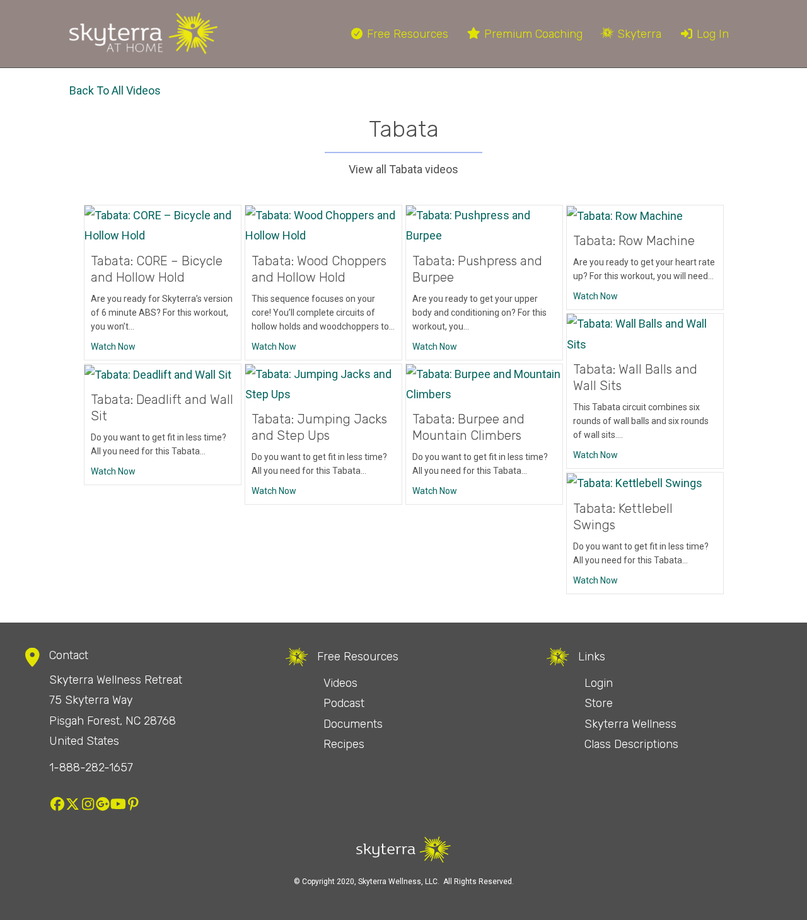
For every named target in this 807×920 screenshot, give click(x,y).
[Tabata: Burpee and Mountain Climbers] (484, 383)
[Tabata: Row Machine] (625, 215)
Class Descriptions (631, 744)
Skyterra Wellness (630, 724)
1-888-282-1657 (91, 767)
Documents (353, 724)
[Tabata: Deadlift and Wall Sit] (157, 374)
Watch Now (113, 346)
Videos (340, 683)
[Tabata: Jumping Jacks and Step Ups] (323, 383)
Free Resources (406, 34)
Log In (711, 34)
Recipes (343, 744)
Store (598, 703)
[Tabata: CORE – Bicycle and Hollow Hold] (162, 224)
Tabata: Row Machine (634, 240)
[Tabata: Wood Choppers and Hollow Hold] (323, 224)
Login (598, 683)
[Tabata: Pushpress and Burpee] (484, 224)
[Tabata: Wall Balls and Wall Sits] (645, 333)
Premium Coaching (532, 34)
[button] (57, 804)
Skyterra (637, 34)
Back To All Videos (115, 90)
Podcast (343, 703)
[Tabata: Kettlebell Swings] (634, 482)
